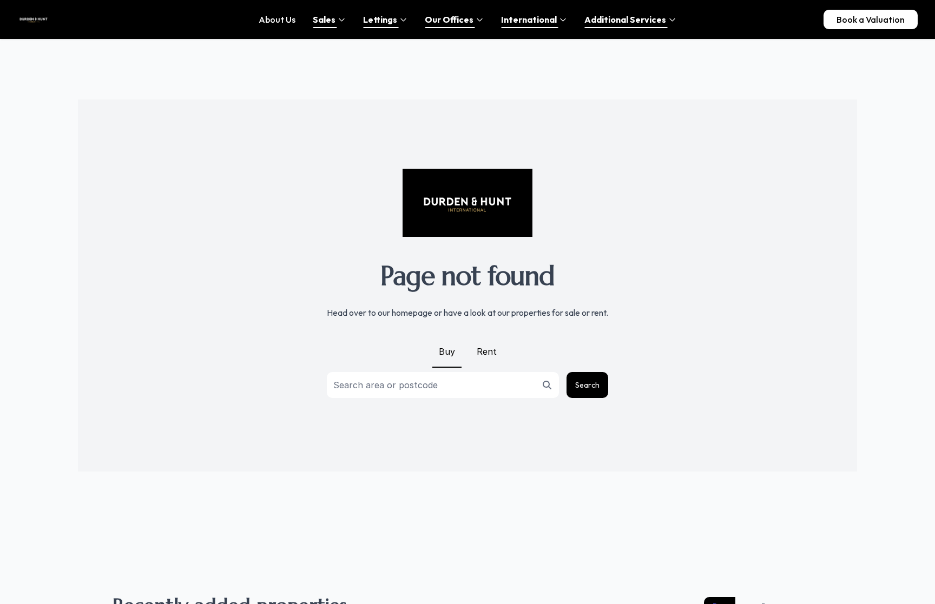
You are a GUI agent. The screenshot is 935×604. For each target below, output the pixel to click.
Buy (447, 351)
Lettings (380, 19)
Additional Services (625, 19)
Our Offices (449, 19)
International (529, 19)
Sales (324, 19)
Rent (487, 351)
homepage (412, 312)
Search (587, 385)
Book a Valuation (871, 19)
